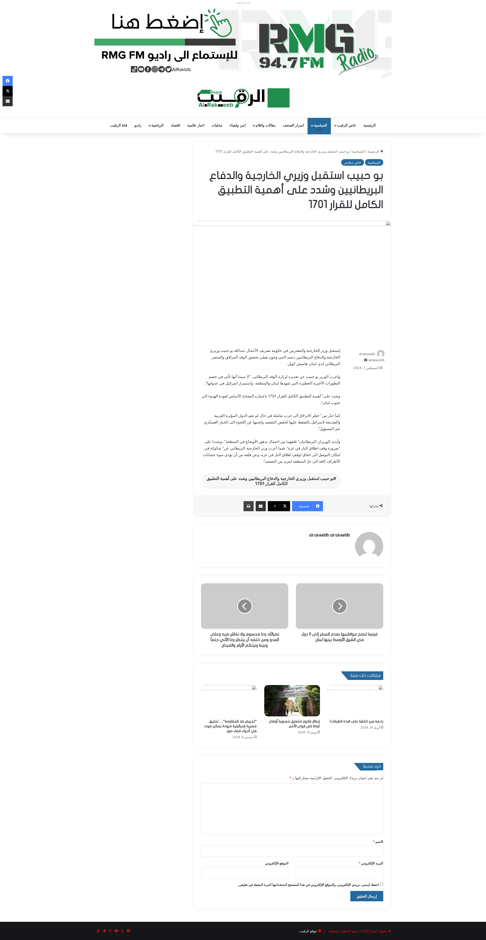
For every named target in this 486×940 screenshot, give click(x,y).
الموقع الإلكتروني (277, 863)
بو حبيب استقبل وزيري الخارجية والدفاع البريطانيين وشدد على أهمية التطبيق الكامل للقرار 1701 (270, 481)
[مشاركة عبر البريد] (261, 506)
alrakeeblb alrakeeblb (329, 535)
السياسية (320, 125)
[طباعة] (249, 506)
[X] (8, 91)
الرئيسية (369, 125)
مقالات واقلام (266, 125)
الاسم (378, 842)
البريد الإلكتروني (371, 863)
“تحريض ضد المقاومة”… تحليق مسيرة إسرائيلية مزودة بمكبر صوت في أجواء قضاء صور (230, 726)
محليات (217, 125)
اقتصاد (175, 125)
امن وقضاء (238, 125)
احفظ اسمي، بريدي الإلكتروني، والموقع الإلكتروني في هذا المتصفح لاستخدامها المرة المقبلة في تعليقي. (308, 885)
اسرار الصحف (293, 125)
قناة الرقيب (118, 125)
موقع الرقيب (308, 931)
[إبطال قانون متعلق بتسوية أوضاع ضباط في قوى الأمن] (292, 700)
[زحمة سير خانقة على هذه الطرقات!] (355, 700)
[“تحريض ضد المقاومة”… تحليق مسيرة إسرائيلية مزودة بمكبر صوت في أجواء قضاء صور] (229, 700)
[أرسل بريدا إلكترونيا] (365, 360)
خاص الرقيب (346, 125)
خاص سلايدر (352, 162)
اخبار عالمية (196, 125)
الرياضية (157, 125)
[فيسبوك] (8, 81)
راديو (137, 125)
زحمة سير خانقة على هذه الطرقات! (356, 721)
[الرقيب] (243, 98)
